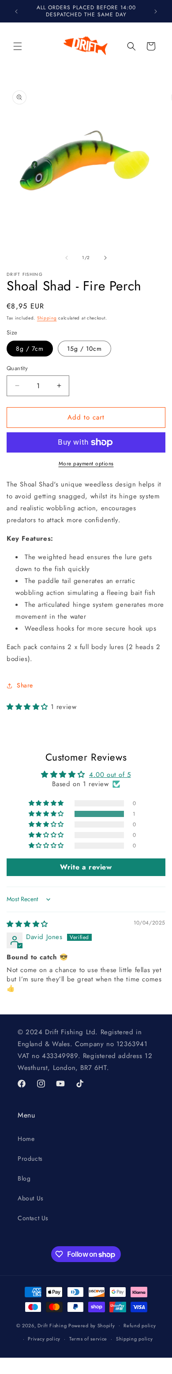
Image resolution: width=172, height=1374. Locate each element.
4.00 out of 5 (110, 775)
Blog (24, 1178)
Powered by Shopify (91, 1325)
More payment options (86, 464)
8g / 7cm (30, 348)
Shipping (47, 318)
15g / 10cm (84, 348)
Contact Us (33, 1218)
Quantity (17, 368)
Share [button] (25, 685)
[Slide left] (66, 257)
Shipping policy (134, 1338)
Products (30, 1158)
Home (26, 1138)
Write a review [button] (86, 867)
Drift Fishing (52, 1325)
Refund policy (139, 1325)
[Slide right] (105, 257)
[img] (27, 924)
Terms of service (88, 1338)
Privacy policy (44, 1338)
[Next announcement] (155, 11)
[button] (17, 46)
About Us (31, 1198)
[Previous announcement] (16, 11)
